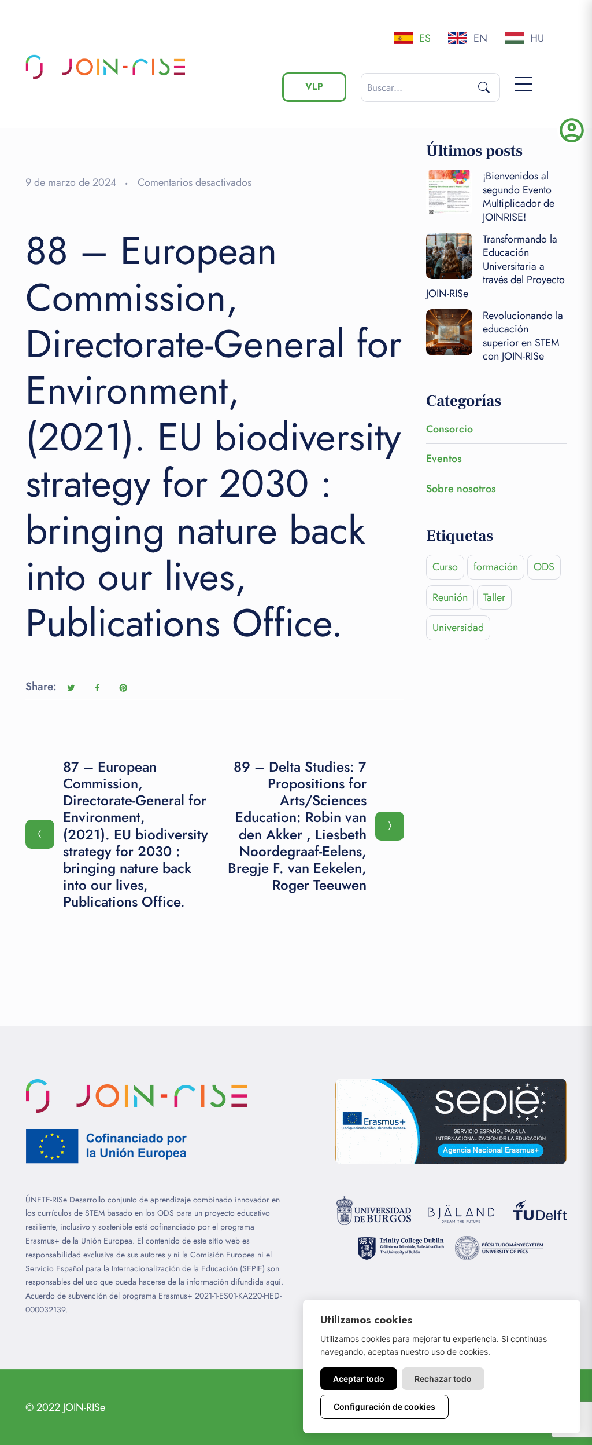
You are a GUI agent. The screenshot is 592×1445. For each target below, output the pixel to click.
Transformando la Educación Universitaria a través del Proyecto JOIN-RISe (495, 266)
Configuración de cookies (384, 1406)
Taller (494, 597)
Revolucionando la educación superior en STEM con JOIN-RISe (523, 336)
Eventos (444, 458)
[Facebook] (97, 687)
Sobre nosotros (461, 488)
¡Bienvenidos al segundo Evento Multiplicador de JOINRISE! (518, 196)
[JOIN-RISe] (105, 66)
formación (495, 566)
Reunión (450, 597)
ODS (544, 566)
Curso (445, 566)
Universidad (458, 627)
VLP (314, 86)
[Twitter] (71, 687)
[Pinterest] (123, 687)
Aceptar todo (358, 1379)
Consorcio (449, 429)
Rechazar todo (443, 1379)
